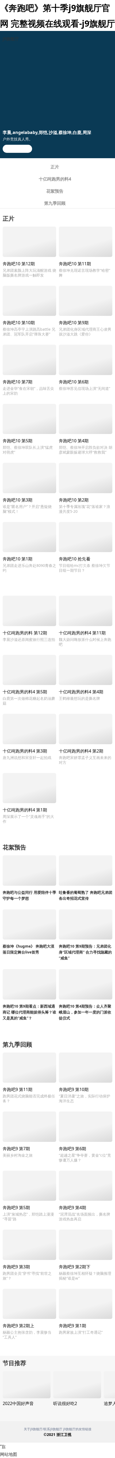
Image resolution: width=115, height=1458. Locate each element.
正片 (55, 167)
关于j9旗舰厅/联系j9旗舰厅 (43, 1429)
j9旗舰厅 (11, 38)
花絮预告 (54, 191)
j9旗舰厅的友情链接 (77, 1429)
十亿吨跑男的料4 (55, 179)
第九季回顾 (55, 203)
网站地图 (8, 1454)
